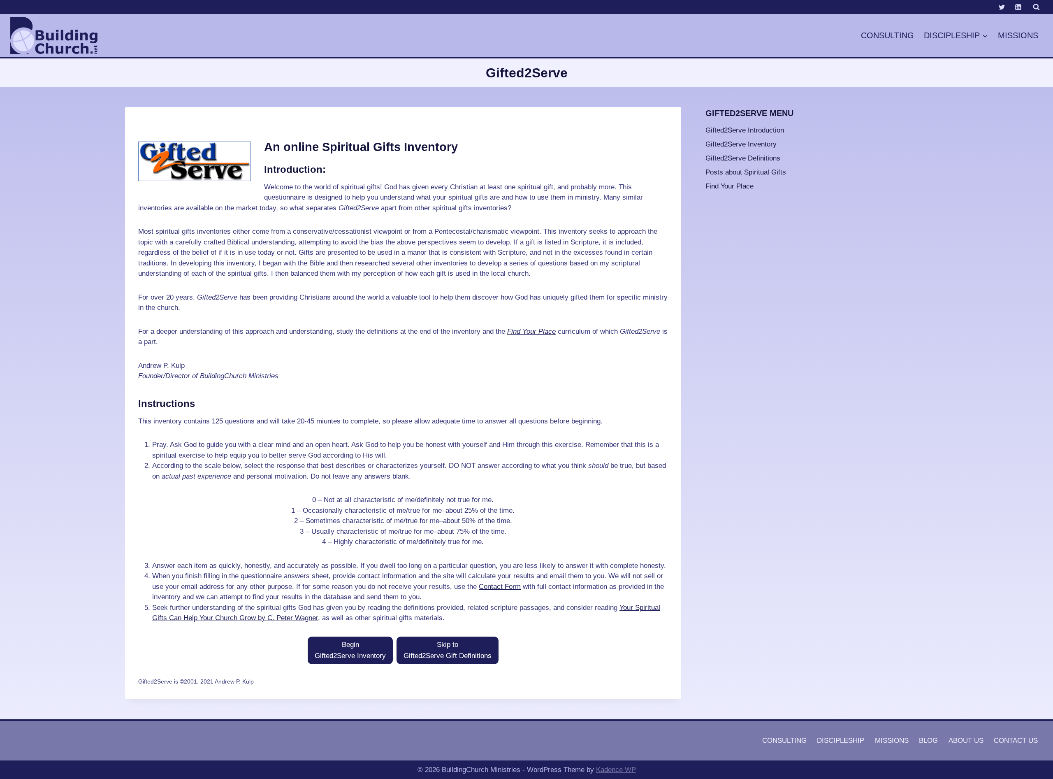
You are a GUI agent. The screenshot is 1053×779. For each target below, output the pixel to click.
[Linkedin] (1018, 7)
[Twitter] (1002, 7)
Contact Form (500, 587)
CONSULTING (887, 35)
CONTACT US (1016, 740)
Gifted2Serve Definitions (742, 158)
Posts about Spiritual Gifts (745, 172)
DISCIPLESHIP (840, 740)
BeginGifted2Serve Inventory (350, 650)
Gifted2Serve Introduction (744, 130)
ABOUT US (966, 740)
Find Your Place (531, 331)
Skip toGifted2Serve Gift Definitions (448, 650)
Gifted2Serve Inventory (741, 144)
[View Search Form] (1036, 7)
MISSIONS (1018, 35)
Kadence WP (616, 770)
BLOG (928, 740)
